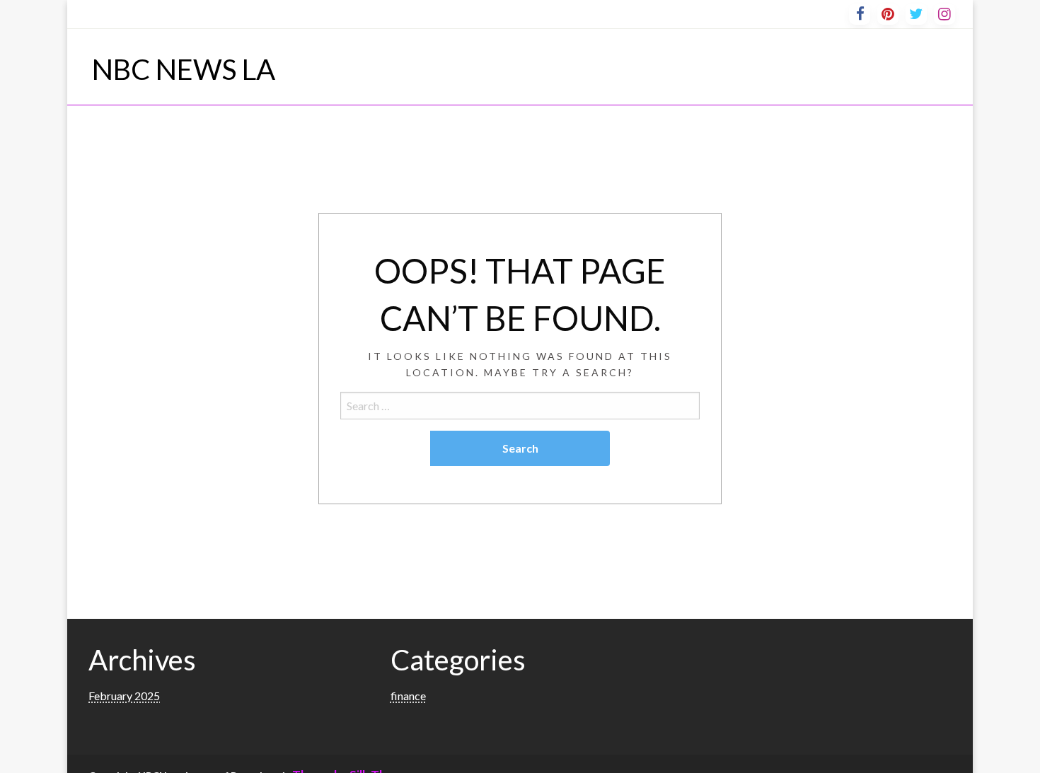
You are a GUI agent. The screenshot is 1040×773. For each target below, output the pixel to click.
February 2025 (124, 695)
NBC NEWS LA (183, 69)
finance (408, 695)
